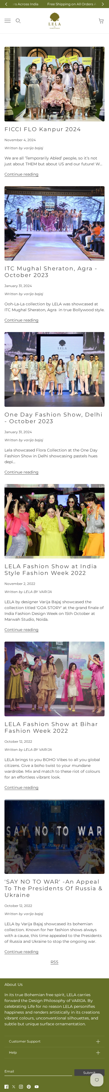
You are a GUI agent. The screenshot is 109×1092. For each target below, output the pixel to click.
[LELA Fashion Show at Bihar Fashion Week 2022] (54, 679)
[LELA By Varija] (54, 21)
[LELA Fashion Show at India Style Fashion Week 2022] (54, 521)
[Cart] (101, 21)
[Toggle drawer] (7, 21)
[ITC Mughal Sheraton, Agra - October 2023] (54, 223)
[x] (13, 1086)
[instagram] (21, 1087)
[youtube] (37, 1087)
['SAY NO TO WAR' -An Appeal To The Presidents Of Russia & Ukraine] (54, 836)
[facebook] (6, 1087)
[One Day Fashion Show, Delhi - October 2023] (54, 369)
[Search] (18, 21)
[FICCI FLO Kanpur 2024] (54, 84)
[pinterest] (29, 1087)
